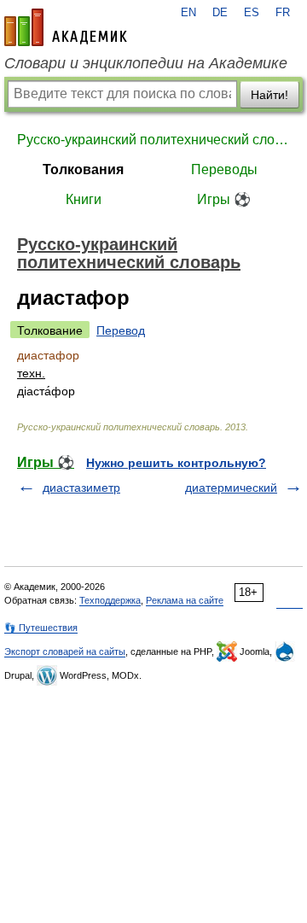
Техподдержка (110, 600)
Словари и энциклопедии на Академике (145, 63)
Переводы (224, 169)
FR (282, 13)
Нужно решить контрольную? (176, 463)
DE (220, 13)
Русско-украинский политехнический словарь (153, 139)
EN (188, 13)
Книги (83, 199)
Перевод (120, 330)
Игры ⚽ (224, 199)
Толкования (83, 169)
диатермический (231, 487)
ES (251, 13)
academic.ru (65, 27)
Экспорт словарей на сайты (64, 651)
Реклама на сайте (184, 600)
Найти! (269, 95)
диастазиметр (81, 487)
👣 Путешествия (41, 627)
